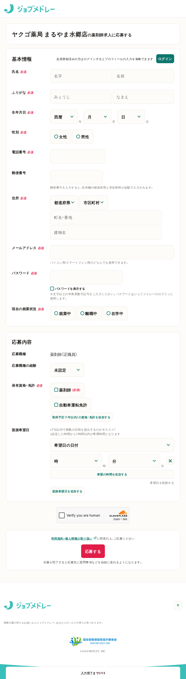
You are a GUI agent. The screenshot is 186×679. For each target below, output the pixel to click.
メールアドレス (28, 247)
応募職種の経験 (24, 365)
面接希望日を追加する (67, 491)
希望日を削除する (162, 483)
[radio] (60, 137)
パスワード (24, 272)
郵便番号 (19, 172)
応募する (93, 551)
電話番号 (22, 151)
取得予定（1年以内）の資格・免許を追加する (81, 417)
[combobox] (112, 252)
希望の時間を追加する (112, 474)
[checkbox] (67, 288)
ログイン (165, 58)
